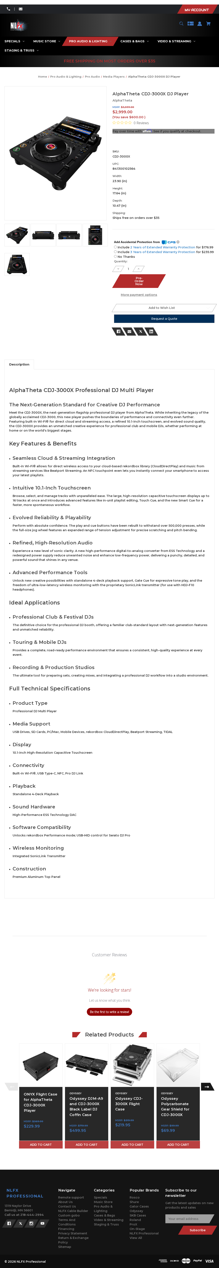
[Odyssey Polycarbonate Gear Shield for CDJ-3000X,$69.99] (178, 1065)
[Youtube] (42, 1224)
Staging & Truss (106, 1224)
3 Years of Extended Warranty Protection (163, 252)
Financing (66, 1229)
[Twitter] (140, 332)
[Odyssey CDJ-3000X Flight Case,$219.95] (132, 1065)
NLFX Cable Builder (73, 1211)
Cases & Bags (104, 1215)
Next (208, 1087)
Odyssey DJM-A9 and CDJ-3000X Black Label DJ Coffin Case (86, 1106)
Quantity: (120, 261)
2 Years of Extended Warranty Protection (163, 247)
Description (19, 364)
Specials (100, 1197)
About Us (65, 1202)
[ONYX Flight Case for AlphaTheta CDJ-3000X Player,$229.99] (40, 1065)
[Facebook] (118, 332)
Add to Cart (41, 1145)
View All (136, 1238)
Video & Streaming (108, 1220)
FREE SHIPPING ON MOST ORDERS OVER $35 (109, 61)
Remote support (71, 1197)
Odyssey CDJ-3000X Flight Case (129, 1103)
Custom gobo (69, 1215)
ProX (133, 1224)
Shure (134, 1202)
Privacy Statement (72, 1233)
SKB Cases (138, 1215)
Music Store (103, 1202)
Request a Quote (164, 319)
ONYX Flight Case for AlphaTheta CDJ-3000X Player (40, 1102)
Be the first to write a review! (109, 1012)
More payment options (139, 295)
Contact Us (67, 1206)
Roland (135, 1220)
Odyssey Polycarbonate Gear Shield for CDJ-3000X (175, 1106)
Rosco (135, 1197)
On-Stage (137, 1229)
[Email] (129, 332)
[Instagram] (31, 1224)
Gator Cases (139, 1206)
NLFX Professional (144, 1233)
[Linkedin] (151, 332)
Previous (11, 1087)
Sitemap (64, 1247)
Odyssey (136, 1211)
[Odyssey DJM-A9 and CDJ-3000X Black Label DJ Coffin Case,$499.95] (86, 1065)
